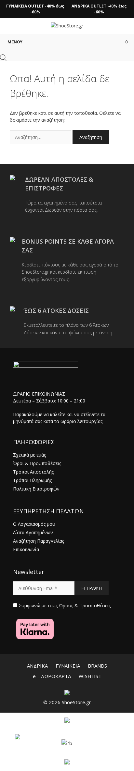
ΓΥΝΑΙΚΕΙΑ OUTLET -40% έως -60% (35, 9)
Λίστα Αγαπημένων (33, 532)
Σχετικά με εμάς (29, 455)
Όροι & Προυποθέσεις (37, 463)
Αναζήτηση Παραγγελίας (38, 541)
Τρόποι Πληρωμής (32, 480)
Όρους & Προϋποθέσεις (85, 605)
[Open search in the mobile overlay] (3, 57)
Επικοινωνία (26, 549)
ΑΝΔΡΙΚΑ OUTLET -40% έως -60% (99, 9)
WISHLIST (90, 676)
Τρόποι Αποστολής (33, 472)
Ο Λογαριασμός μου (34, 524)
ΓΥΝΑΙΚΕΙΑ (68, 665)
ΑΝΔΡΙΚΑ (37, 665)
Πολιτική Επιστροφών (36, 489)
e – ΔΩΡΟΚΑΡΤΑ (52, 676)
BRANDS (97, 665)
